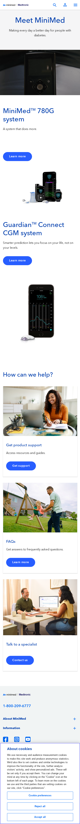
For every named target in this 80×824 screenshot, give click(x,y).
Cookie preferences (40, 795)
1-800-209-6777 (17, 706)
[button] (40, 719)
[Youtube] (28, 739)
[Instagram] (16, 739)
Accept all (40, 817)
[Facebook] (5, 739)
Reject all (40, 806)
